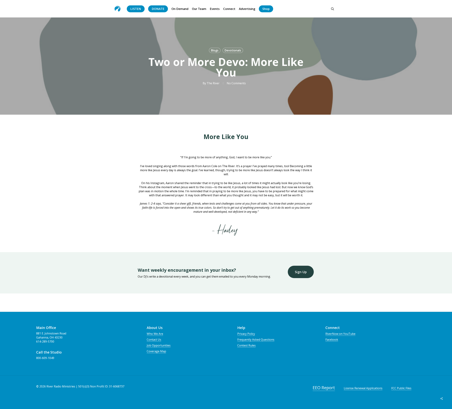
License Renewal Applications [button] (363, 388)
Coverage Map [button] (156, 351)
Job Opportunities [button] (159, 345)
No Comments (236, 83)
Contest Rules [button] (246, 345)
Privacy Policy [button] (246, 334)
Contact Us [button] (154, 340)
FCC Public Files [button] (401, 388)
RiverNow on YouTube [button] (340, 334)
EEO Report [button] (324, 387)
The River (213, 83)
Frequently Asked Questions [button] (255, 340)
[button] (301, 272)
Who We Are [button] (155, 334)
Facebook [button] (331, 340)
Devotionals (233, 50)
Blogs (214, 50)
